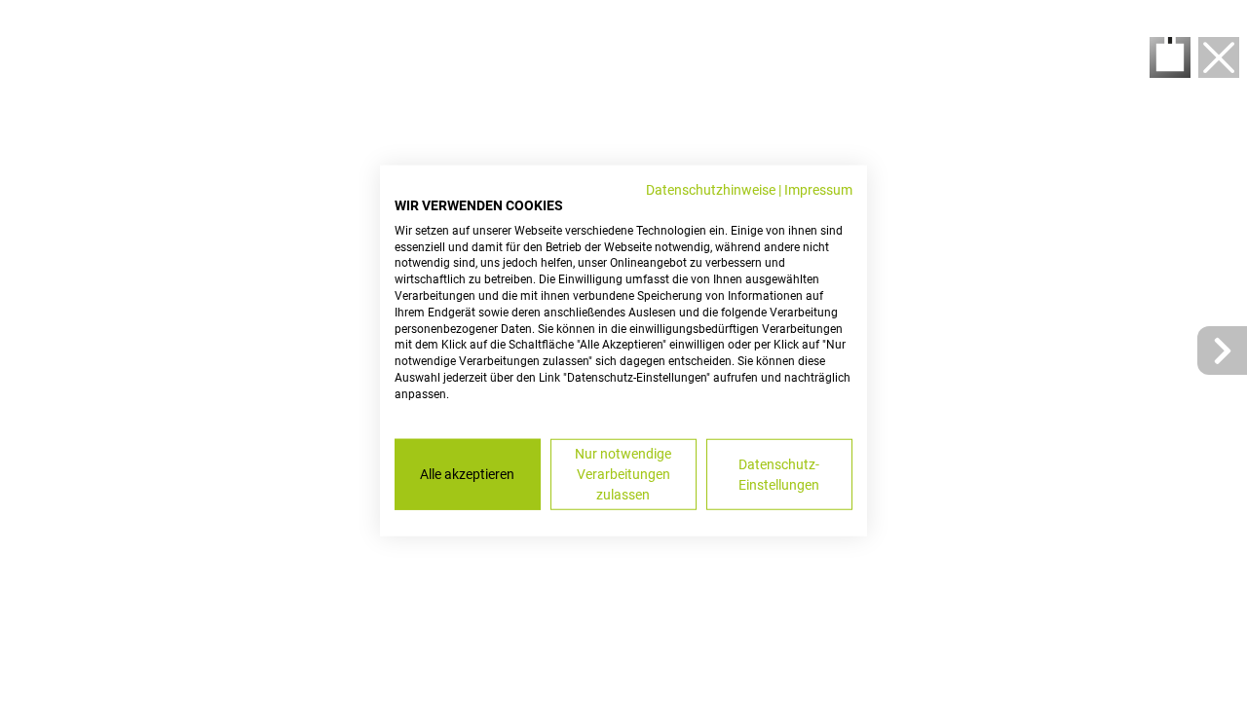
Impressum (818, 190)
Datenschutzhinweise (710, 190)
